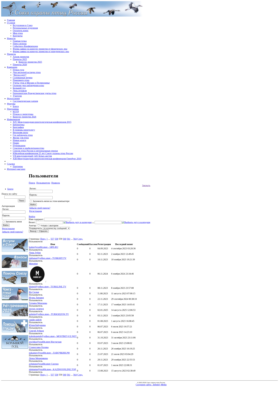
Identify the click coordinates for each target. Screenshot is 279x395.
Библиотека (18, 124)
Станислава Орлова (39, 347)
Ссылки (11, 164)
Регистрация (8, 228)
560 (64, 239)
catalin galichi (35, 319)
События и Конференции (25, 46)
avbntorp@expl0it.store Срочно (44, 364)
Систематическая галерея (25, 101)
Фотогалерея (13, 98)
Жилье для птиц (21, 137)
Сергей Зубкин (36, 331)
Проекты (11, 54)
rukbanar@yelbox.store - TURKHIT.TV (47, 258)
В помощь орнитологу (24, 130)
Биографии (18, 127)
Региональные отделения (25, 28)
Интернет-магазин (16, 169)
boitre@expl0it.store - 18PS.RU (43, 247)
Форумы (11, 103)
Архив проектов (21, 56)
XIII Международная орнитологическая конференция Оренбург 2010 (47, 158)
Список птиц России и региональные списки (35, 151)
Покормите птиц (21, 80)
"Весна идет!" (20, 75)
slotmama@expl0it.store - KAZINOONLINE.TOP (52, 369)
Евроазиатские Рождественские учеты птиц (34, 93)
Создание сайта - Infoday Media (151, 384)
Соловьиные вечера (22, 77)
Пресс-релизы (20, 43)
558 (56, 239)
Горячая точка (20, 41)
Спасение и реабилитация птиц (28, 148)
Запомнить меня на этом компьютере (51, 201)
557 (52, 239)
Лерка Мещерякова (38, 358)
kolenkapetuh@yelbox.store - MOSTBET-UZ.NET (53, 336)
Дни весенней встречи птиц (27, 72)
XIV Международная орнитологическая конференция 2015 (42, 122)
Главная (11, 20)
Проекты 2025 (20, 59)
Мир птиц (18, 33)
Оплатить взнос (20, 30)
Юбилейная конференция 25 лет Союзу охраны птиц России (43, 153)
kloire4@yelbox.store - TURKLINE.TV (47, 286)
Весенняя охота (20, 132)
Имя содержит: (36, 219)
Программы (13, 109)
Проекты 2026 (20, 64)
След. (80, 239)
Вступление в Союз (22, 25)
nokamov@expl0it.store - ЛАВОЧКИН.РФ (49, 353)
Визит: (32, 222)
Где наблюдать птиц (23, 135)
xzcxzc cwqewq (36, 308)
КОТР (16, 111)
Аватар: (32, 225)
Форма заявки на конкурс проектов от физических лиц (40, 49)
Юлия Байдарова (37, 325)
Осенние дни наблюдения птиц (28, 85)
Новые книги (19, 140)
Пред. (43, 239)
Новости (11, 38)
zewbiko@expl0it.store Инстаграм (45, 342)
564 (75, 239)
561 (68, 239)
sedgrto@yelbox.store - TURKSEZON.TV (49, 314)
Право (16, 143)
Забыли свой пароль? (12, 232)
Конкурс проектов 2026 (24, 117)
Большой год (19, 88)
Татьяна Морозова (38, 303)
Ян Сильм (34, 292)
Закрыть (146, 185)
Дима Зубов (35, 252)
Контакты (18, 36)
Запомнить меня (14, 221)
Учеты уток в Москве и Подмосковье (31, 83)
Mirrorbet (33, 263)
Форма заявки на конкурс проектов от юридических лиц (41, 51)
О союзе (11, 22)
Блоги (16, 106)
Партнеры (18, 166)
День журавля (20, 90)
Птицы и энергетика (23, 114)
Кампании (12, 67)
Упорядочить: (35, 228)
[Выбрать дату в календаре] (78, 222)
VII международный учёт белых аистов (32, 156)
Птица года (18, 70)
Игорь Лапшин (36, 297)
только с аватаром (49, 225)
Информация (13, 119)
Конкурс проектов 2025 (30, 62)
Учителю (17, 96)
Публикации (19, 145)
